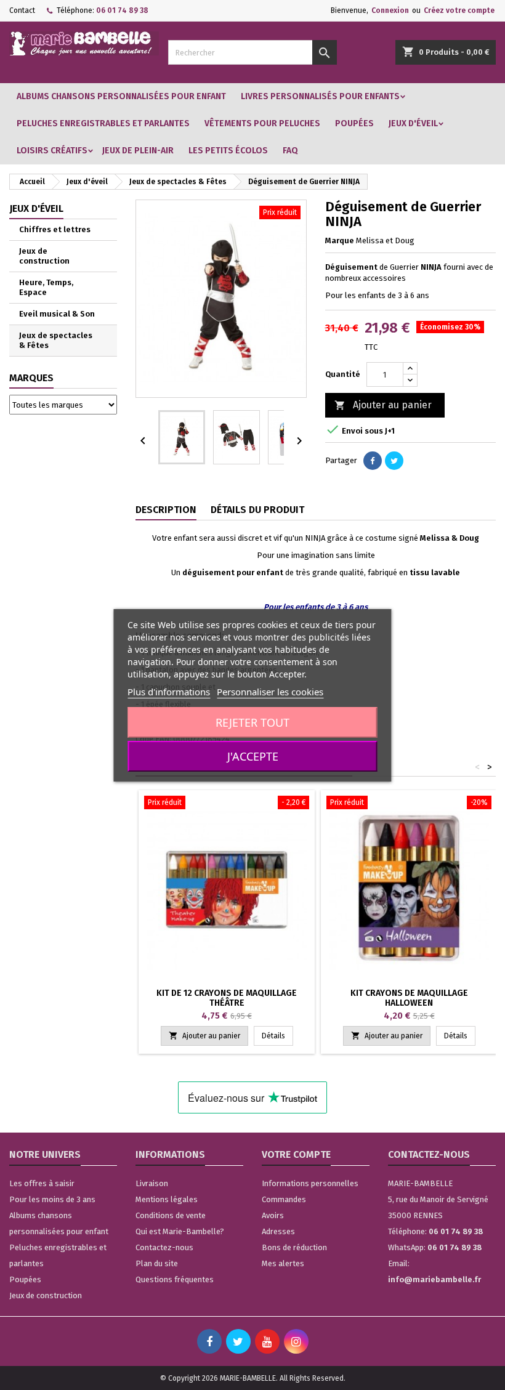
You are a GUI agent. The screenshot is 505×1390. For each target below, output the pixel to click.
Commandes (284, 1199)
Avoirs (273, 1215)
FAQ (290, 150)
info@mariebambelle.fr (434, 1279)
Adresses (278, 1231)
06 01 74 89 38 (122, 10)
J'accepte (252, 756)
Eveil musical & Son (57, 313)
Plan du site (156, 1263)
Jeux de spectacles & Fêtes (55, 340)
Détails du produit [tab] (257, 509)
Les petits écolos (228, 150)
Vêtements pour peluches (262, 123)
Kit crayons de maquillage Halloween (409, 998)
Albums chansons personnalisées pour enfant (121, 96)
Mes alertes (283, 1263)
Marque (339, 240)
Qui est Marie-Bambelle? (179, 1231)
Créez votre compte (459, 10)
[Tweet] (394, 460)
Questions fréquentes (174, 1279)
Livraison (151, 1183)
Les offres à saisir (42, 1183)
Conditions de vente (170, 1215)
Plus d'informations (168, 691)
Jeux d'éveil (413, 123)
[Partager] (372, 460)
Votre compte (296, 1154)
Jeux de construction (44, 255)
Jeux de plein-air (138, 150)
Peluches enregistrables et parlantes (103, 123)
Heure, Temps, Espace (46, 287)
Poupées (354, 123)
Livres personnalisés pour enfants (320, 96)
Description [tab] (165, 509)
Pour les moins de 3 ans (52, 1199)
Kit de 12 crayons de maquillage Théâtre (226, 998)
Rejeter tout (252, 722)
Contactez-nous (164, 1247)
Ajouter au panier (383, 405)
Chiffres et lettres (55, 229)
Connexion (390, 10)
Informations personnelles (310, 1183)
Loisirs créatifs (52, 150)
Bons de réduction (294, 1247)
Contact (22, 10)
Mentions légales (166, 1199)
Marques (31, 378)
